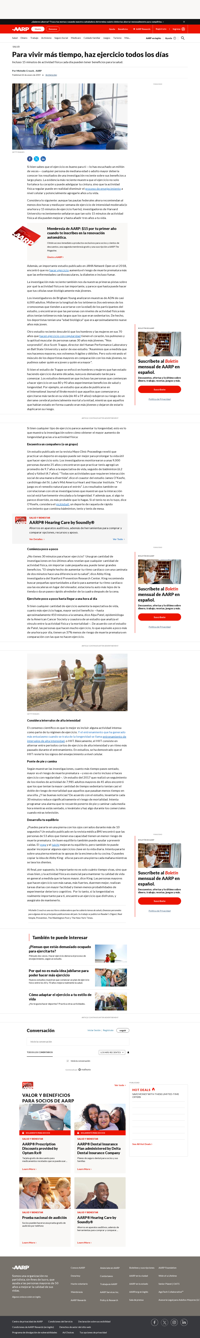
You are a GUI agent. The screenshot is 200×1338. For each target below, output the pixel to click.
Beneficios (123, 29)
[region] (78, 1051)
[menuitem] (15, 39)
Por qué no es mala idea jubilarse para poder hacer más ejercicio (59, 973)
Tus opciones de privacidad (93, 1332)
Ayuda (112, 29)
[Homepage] (21, 29)
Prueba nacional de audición (44, 1217)
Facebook (30, 160)
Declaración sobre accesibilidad (94, 1321)
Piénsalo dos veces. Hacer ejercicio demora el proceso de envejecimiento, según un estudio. (57, 957)
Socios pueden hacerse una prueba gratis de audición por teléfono (44, 1224)
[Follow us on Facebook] (154, 1322)
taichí (55, 844)
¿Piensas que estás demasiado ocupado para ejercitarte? (60, 949)
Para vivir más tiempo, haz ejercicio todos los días (90, 54)
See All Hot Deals (141, 1144)
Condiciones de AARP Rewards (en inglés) (33, 1327)
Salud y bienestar (39, 517)
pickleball (62, 504)
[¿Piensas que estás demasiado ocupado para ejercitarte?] (111, 954)
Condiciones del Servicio (60, 1321)
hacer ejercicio (59, 270)
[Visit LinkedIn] (184, 1322)
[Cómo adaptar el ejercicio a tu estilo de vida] (111, 1001)
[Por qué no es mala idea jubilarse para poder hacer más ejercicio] (111, 978)
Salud (16, 46)
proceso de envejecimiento (103, 188)
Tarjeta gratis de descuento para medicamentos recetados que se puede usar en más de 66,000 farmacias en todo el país (44, 1159)
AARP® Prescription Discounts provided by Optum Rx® (40, 1148)
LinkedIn (44, 160)
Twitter (37, 160)
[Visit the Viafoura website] (84, 1069)
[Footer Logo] (35, 1267)
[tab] (40, 1052)
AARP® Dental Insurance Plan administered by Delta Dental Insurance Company (99, 1148)
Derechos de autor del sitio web (75, 1327)
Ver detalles (36, 539)
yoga (43, 844)
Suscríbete (159, 389)
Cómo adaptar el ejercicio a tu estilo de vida (60, 997)
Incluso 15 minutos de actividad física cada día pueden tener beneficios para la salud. (67, 62)
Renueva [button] (53, 29)
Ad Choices (68, 1332)
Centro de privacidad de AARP (27, 1321)
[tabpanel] (167, 37)
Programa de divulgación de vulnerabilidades (34, 1332)
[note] (70, 152)
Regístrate (161, 29)
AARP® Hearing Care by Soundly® (61, 522)
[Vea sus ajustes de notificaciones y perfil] (128, 1052)
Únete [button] (38, 29)
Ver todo (118, 539)
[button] (184, 21)
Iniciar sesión (94, 1030)
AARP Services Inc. (109, 1292)
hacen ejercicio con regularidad (60, 336)
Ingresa (176, 29)
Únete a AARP (54, 257)
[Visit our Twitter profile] (164, 1322)
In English (51, 75)
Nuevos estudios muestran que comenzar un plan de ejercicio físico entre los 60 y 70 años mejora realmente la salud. (59, 981)
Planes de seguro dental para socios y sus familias (97, 1159)
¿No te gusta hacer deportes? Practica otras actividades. (57, 1003)
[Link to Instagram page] (174, 1322)
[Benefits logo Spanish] (20, 522)
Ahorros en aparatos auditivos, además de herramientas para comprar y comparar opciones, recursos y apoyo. (75, 530)
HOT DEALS (141, 1090)
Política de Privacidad (160, 399)
